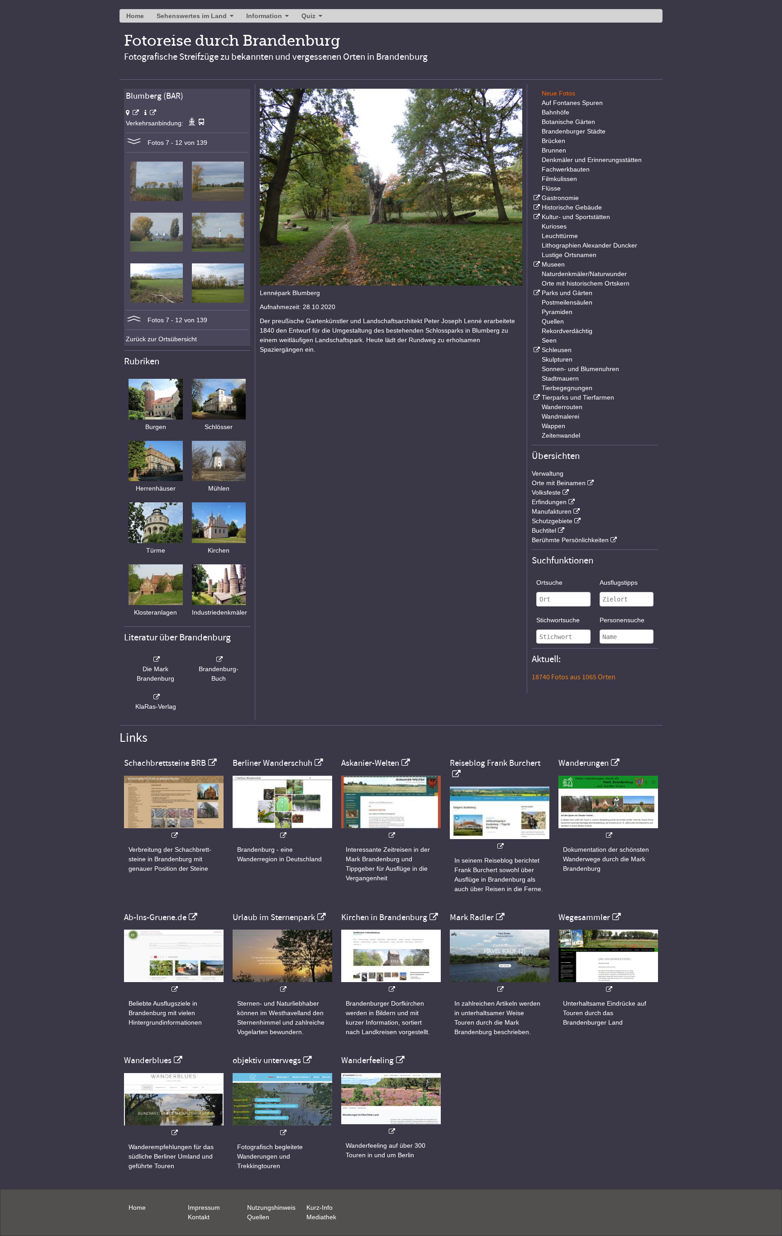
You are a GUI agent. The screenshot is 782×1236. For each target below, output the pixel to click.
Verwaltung (547, 473)
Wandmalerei (560, 416)
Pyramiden (557, 311)
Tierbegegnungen (567, 387)
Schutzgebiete (552, 521)
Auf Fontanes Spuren (572, 102)
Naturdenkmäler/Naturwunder (584, 273)
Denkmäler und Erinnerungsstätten (592, 159)
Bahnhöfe (555, 112)
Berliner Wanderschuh (272, 763)
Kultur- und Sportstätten (576, 216)
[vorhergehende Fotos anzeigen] (134, 320)
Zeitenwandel (561, 435)
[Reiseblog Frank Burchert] (499, 841)
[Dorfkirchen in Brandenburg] (391, 984)
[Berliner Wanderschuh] (282, 830)
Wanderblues (148, 1060)
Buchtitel (544, 530)
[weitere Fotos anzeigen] (134, 142)
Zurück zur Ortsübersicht (161, 339)
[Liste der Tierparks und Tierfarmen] (536, 397)
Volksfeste (546, 492)
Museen (553, 264)
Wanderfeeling (367, 1060)
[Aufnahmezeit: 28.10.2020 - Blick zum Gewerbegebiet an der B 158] (156, 249)
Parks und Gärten (567, 292)
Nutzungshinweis (271, 1207)
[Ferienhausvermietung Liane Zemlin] (282, 984)
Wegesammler (584, 917)
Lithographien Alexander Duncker (589, 245)
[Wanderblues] (174, 1128)
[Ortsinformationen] (150, 113)
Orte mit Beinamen (559, 483)
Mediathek (321, 1217)
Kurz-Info (319, 1207)
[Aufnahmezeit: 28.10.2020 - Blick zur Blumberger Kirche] (218, 198)
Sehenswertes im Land (192, 15)
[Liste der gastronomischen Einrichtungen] (536, 197)
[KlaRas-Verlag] (156, 697)
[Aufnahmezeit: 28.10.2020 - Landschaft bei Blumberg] (156, 300)
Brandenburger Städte (574, 131)
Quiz (308, 15)
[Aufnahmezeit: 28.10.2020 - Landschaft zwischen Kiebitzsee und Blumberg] (156, 198)
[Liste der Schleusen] (536, 349)
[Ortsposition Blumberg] (132, 113)
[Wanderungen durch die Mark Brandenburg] (608, 830)
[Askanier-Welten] (391, 830)
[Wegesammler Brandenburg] (608, 984)
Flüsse (551, 188)
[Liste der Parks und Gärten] (536, 292)
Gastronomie (560, 197)
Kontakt (199, 1217)
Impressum (204, 1207)
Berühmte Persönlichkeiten (570, 540)
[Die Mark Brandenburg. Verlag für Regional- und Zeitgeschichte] (156, 659)
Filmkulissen (559, 178)
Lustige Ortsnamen (569, 254)
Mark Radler (472, 917)
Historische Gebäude (572, 207)
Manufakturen (552, 511)
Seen (549, 340)
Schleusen (557, 349)
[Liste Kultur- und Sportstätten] (536, 216)
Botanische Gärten (568, 121)
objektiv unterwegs (267, 1060)
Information (264, 15)
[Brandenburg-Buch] (219, 659)
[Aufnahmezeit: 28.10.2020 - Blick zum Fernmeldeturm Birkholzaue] (218, 249)
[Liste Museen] (536, 264)
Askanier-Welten (370, 763)
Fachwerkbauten (566, 169)
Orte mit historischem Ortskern (585, 283)
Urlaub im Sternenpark (274, 917)
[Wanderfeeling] (391, 1126)
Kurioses (554, 226)
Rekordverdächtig (567, 330)
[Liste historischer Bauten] (536, 207)
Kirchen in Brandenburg (384, 917)
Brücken (553, 140)
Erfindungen (549, 502)
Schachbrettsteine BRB (165, 763)
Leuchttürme (560, 235)
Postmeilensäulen (567, 302)
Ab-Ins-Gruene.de (155, 917)
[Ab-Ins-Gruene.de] (174, 984)
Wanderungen (583, 763)
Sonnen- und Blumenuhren (580, 368)
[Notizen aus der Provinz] (499, 984)
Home (135, 15)
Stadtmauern (560, 378)
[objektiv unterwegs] (282, 1128)
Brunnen (554, 150)
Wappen (553, 425)
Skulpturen (557, 359)
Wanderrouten (562, 406)
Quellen (553, 321)
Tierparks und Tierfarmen (578, 397)
